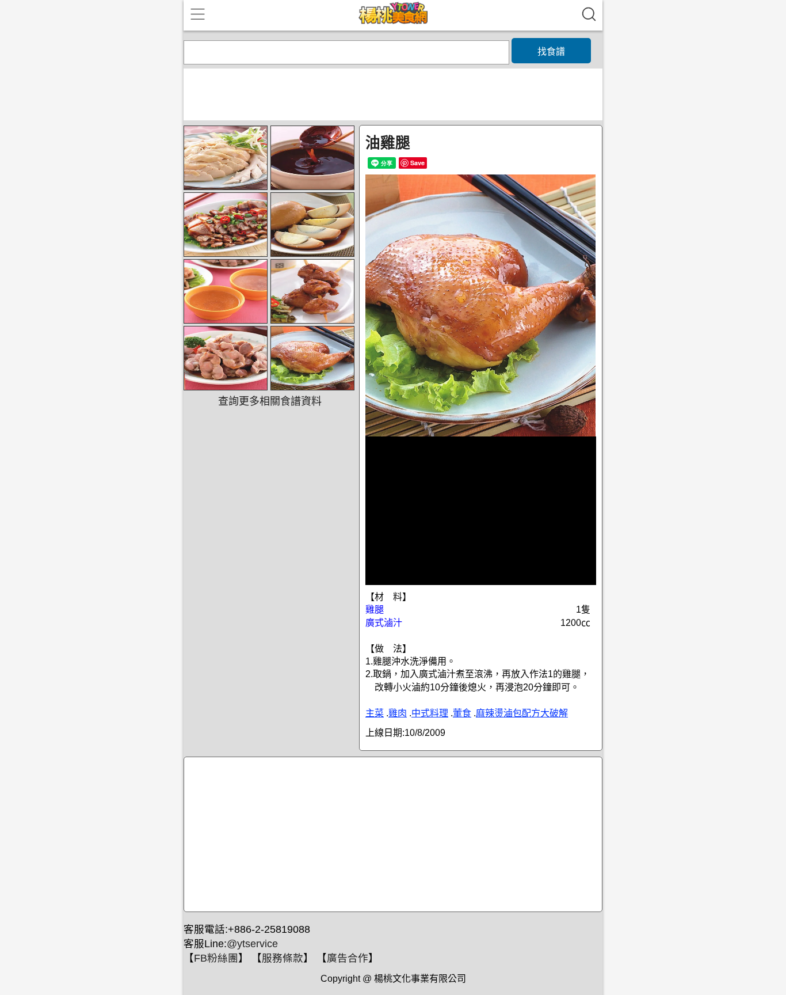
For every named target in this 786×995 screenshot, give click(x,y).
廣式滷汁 (383, 623)
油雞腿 (387, 143)
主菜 (374, 713)
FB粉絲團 (216, 958)
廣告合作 (347, 958)
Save (417, 162)
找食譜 (551, 51)
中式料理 (429, 713)
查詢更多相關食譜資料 (270, 401)
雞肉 (397, 713)
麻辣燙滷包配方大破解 (522, 713)
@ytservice (252, 944)
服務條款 (282, 958)
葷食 (462, 713)
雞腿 (374, 609)
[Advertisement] (391, 835)
